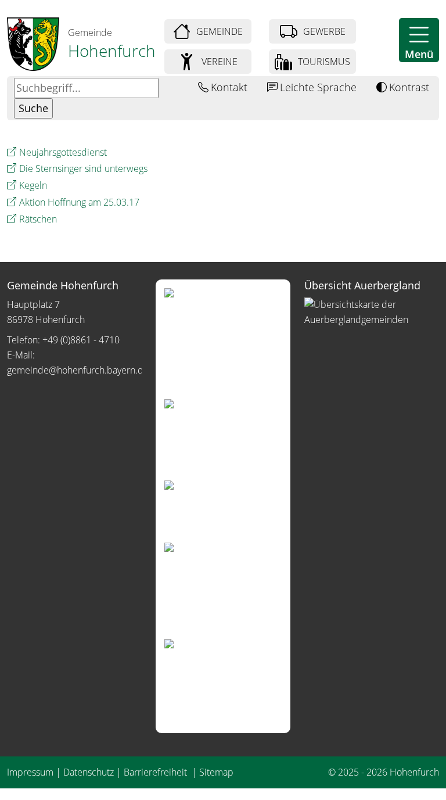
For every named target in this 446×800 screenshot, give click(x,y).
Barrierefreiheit (156, 772)
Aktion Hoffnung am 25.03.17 (79, 202)
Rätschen (38, 219)
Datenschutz (88, 772)
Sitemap (216, 772)
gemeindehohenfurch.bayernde (78, 370)
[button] (419, 40)
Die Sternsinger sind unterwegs (83, 168)
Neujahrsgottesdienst (63, 152)
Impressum (30, 772)
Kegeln (33, 185)
